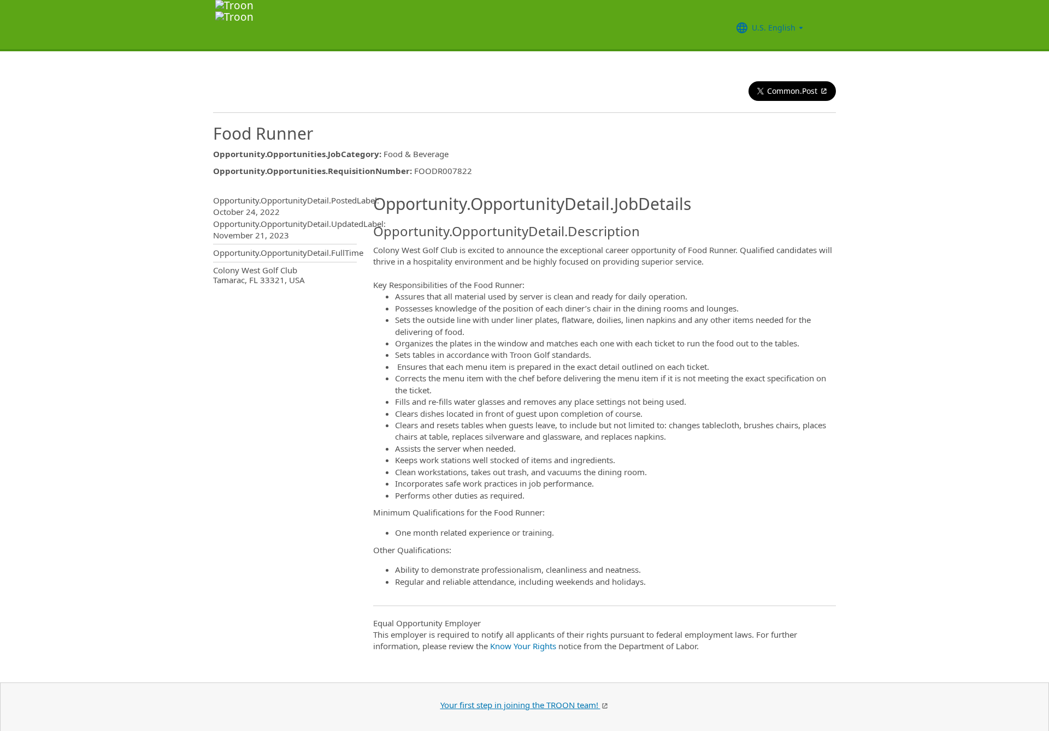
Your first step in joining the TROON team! (520, 704)
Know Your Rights (523, 645)
